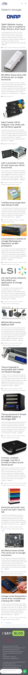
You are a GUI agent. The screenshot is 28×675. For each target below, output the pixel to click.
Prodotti (5, 47)
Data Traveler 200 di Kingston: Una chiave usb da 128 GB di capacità (12, 124)
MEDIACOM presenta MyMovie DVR (11, 323)
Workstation (22, 390)
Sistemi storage (21, 47)
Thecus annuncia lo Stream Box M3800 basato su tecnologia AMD (13, 416)
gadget (4, 143)
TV (20, 345)
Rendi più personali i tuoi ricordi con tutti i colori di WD (13, 509)
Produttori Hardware (12, 47)
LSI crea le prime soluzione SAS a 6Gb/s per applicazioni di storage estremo (13, 281)
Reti (13, 574)
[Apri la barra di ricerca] (22, 3)
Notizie (16, 182)
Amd (4, 435)
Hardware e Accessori (8, 182)
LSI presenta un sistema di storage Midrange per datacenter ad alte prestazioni (13, 242)
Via (22, 574)
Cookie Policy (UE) (7, 639)
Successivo (9, 622)
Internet (16, 262)
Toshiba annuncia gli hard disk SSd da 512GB (13, 203)
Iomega (16, 617)
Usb (12, 96)
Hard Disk (5, 220)
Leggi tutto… (4, 44)
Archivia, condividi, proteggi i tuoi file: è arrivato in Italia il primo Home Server (12, 461)
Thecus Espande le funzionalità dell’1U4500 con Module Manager (12, 369)
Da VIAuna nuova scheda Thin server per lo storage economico (13, 552)
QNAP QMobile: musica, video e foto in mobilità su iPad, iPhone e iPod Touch (13, 26)
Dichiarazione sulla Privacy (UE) (10, 641)
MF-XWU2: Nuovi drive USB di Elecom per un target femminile (13, 77)
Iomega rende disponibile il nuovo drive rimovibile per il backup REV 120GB (14, 598)
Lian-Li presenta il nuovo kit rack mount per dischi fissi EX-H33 (12, 165)
